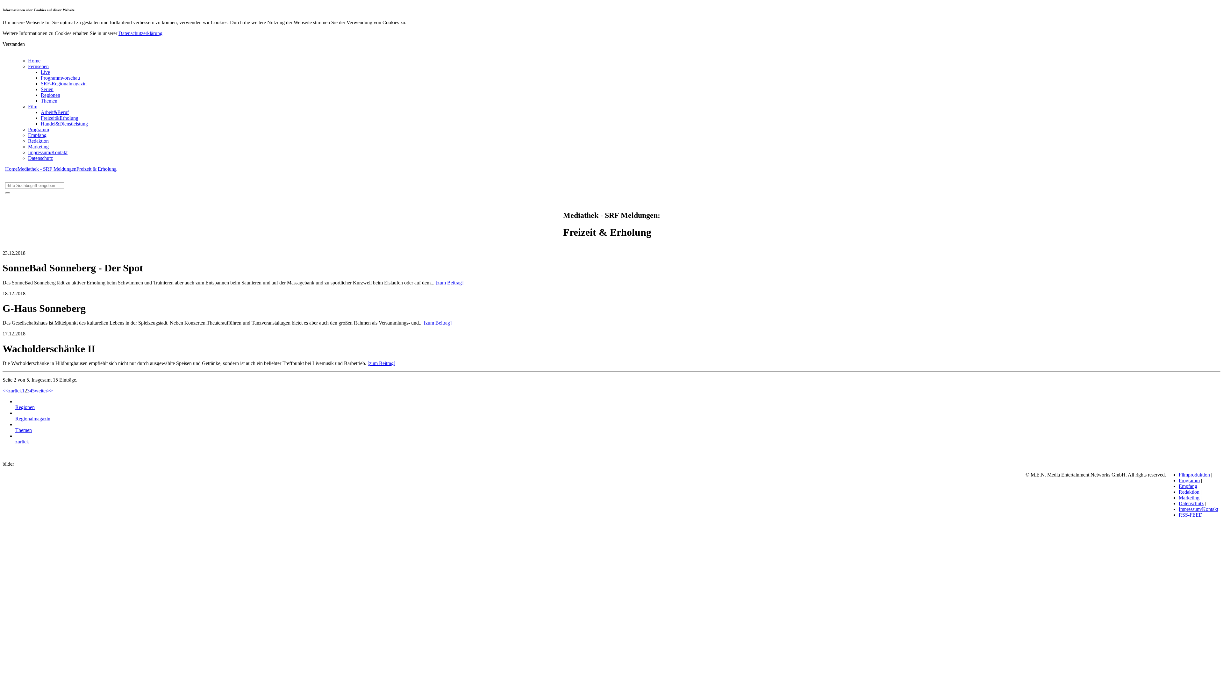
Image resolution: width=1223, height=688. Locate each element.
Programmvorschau (60, 78)
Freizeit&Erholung (59, 118)
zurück (15, 390)
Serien (47, 89)
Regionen (50, 95)
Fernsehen (38, 66)
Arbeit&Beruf (55, 112)
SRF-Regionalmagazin (64, 83)
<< (5, 390)
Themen (49, 101)
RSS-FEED (1191, 515)
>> (50, 390)
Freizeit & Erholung (96, 169)
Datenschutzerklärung (140, 33)
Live (45, 72)
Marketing (38, 146)
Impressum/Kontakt (48, 152)
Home (34, 60)
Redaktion (38, 141)
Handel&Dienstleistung (64, 123)
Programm (38, 129)
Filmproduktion (1194, 474)
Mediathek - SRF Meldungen (47, 169)
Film (32, 106)
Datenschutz (40, 158)
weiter (41, 390)
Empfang (37, 135)
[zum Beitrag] (449, 282)
